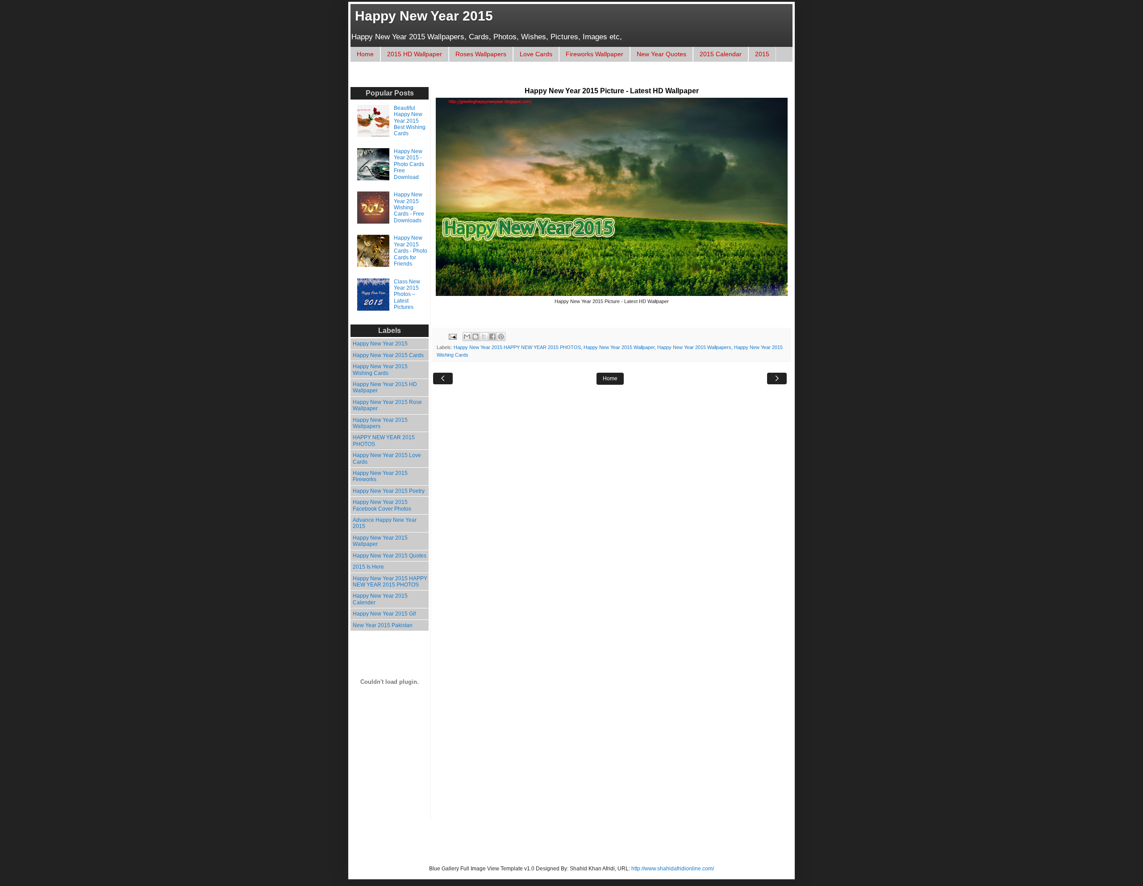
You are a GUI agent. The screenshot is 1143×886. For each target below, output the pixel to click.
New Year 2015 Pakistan (383, 625)
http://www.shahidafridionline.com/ (672, 868)
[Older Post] (777, 378)
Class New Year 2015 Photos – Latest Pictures (407, 295)
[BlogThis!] (475, 336)
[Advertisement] (519, 78)
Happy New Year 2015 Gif (384, 614)
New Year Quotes (661, 54)
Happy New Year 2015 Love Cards (387, 458)
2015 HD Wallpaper (414, 54)
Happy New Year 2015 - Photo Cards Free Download (409, 164)
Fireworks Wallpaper (594, 54)
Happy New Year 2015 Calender (380, 599)
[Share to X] (484, 336)
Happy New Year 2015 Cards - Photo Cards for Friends (410, 251)
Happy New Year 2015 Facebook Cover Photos (382, 505)
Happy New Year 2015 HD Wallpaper (385, 387)
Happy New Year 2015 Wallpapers (694, 347)
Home (365, 54)
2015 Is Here (368, 567)
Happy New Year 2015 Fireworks (380, 476)
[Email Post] (452, 336)
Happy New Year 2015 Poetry (389, 491)
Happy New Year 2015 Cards (388, 355)
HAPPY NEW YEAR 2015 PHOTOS (384, 440)
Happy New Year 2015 (424, 15)
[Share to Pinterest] (500, 336)
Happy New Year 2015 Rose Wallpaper (387, 405)
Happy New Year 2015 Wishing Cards (380, 369)
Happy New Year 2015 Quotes (389, 556)
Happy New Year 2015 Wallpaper (619, 347)
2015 (762, 54)
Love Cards (536, 54)
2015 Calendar (721, 54)
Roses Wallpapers (480, 54)
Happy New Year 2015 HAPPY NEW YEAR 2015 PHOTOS (517, 347)
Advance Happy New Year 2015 (385, 523)
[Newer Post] (443, 378)
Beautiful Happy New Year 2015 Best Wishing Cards (409, 121)
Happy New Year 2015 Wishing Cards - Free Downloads (409, 207)
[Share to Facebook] (492, 336)
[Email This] (467, 336)
